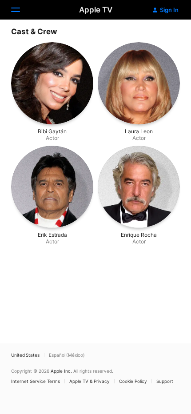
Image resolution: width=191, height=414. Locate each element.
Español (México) (67, 355)
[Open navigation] (21, 10)
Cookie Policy (133, 381)
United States (25, 355)
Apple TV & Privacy (89, 381)
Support (164, 381)
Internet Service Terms (35, 381)
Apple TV (95, 9)
